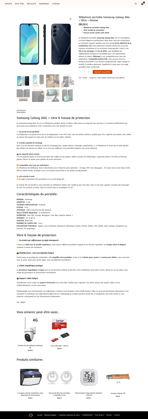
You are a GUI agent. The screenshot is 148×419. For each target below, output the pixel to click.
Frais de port (99, 415)
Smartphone (120, 78)
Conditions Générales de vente (69, 415)
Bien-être (19, 4)
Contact (117, 415)
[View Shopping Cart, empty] (142, 4)
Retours (109, 415)
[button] (136, 3)
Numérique (44, 4)
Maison (8, 4)
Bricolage (31, 4)
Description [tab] (21, 112)
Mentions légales (50, 415)
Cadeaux (56, 4)
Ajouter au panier (102, 72)
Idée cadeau (102, 78)
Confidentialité (87, 415)
